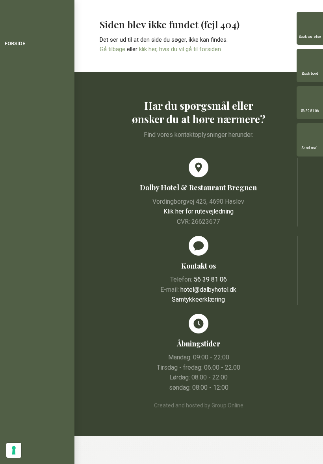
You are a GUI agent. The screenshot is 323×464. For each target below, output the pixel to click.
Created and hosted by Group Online (198, 405)
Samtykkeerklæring (198, 299)
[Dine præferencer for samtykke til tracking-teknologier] (13, 450)
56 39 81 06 (210, 279)
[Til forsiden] (37, 13)
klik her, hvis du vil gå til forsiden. (180, 49)
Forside (15, 43)
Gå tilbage (112, 49)
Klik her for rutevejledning (198, 211)
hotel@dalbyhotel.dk (208, 289)
